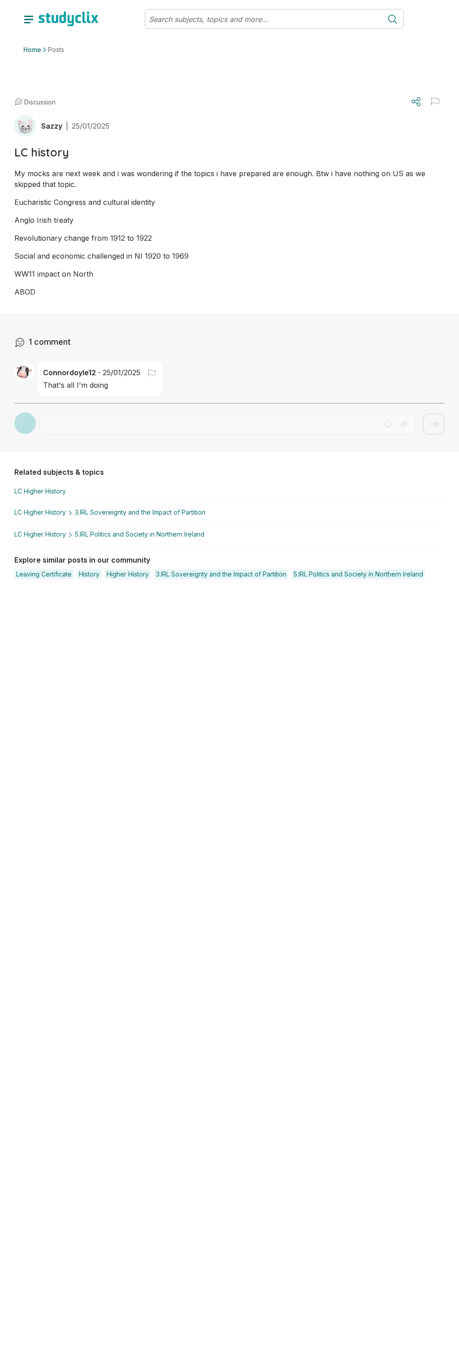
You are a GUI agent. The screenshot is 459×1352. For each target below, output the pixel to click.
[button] (435, 101)
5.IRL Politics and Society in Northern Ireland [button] (139, 534)
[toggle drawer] (29, 19)
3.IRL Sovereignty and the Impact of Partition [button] (140, 512)
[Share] (416, 102)
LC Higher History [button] (40, 491)
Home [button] (32, 49)
